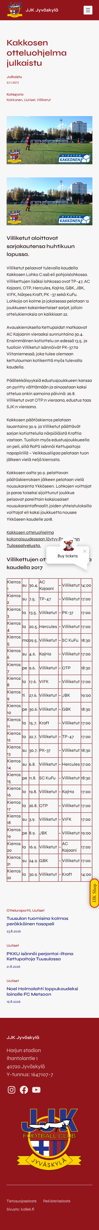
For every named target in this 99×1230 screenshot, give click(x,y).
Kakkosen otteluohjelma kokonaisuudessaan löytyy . (43, 539)
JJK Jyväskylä (42, 10)
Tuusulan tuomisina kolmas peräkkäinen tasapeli (37, 921)
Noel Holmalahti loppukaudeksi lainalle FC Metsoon (42, 991)
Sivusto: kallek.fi (20, 1209)
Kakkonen (14, 100)
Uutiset (29, 100)
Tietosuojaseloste (22, 1201)
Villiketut (44, 100)
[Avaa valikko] (88, 10)
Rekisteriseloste (56, 1201)
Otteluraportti (19, 910)
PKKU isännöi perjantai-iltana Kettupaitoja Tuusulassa (40, 956)
